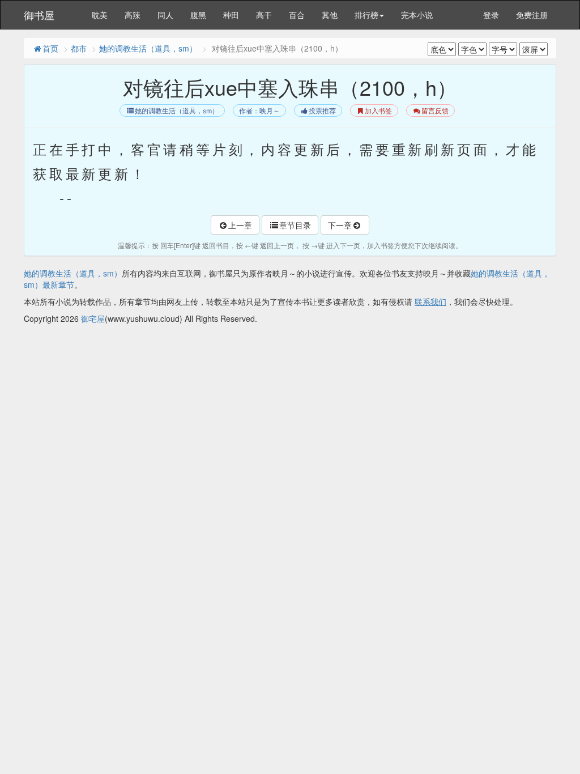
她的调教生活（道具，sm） (148, 48)
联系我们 (430, 301)
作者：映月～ (259, 111)
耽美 (100, 14)
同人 (165, 14)
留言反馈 (435, 111)
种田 (231, 14)
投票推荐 (322, 111)
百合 (297, 14)
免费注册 (532, 14)
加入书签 (378, 111)
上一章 (240, 225)
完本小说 (417, 14)
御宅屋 (93, 318)
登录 (491, 14)
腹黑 (198, 14)
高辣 (132, 14)
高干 (264, 14)
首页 (50, 48)
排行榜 (366, 14)
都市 (79, 48)
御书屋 (39, 14)
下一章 (340, 225)
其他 (330, 14)
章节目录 (295, 225)
